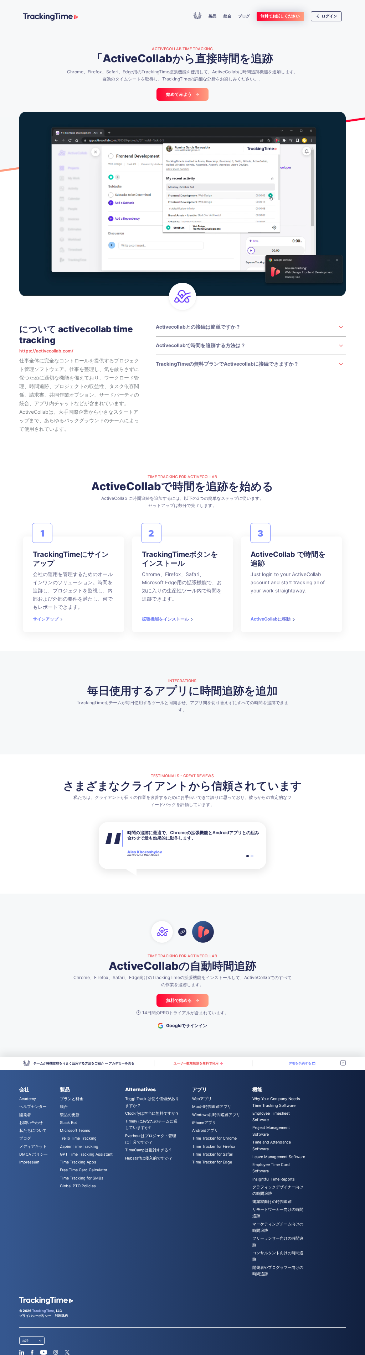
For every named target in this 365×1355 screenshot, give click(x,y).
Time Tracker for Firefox (213, 1146)
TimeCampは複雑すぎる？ (148, 1150)
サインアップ (45, 619)
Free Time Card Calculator (83, 1170)
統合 (227, 16)
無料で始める (179, 1000)
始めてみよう (179, 94)
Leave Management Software (278, 1157)
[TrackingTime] (50, 17)
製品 (212, 16)
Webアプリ (202, 1099)
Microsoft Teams (75, 1130)
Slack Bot (68, 1122)
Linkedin (22, 1352)
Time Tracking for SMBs (81, 1178)
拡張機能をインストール (165, 619)
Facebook (32, 1352)
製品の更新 (69, 1115)
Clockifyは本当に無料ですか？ (152, 1113)
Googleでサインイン (186, 1025)
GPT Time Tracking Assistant (86, 1154)
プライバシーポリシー (35, 1316)
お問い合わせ (31, 1122)
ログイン (328, 16)
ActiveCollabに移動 (271, 619)
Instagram (55, 1352)
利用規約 (61, 1315)
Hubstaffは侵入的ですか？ (149, 1158)
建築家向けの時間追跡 (272, 1201)
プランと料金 (71, 1099)
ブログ (244, 16)
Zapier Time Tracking (79, 1146)
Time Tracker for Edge (212, 1162)
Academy (27, 1099)
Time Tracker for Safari (212, 1154)
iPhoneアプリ (204, 1122)
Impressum (29, 1162)
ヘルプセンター (33, 1106)
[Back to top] (343, 1063)
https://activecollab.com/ (46, 351)
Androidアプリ (205, 1130)
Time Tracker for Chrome (214, 1138)
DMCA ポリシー (33, 1154)
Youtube (43, 1352)
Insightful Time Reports (273, 1179)
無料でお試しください (280, 16)
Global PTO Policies (78, 1186)
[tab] (247, 856)
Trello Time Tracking (78, 1138)
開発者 (25, 1115)
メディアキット (33, 1146)
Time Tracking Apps (78, 1162)
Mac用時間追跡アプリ (211, 1106)
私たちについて (33, 1130)
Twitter (67, 1352)
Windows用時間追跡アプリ (216, 1115)
